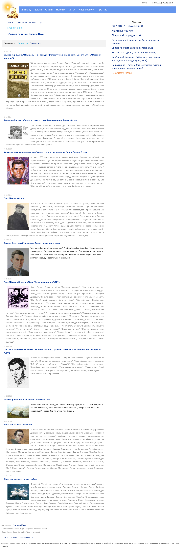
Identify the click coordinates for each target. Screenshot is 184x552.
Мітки (72, 9)
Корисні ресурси (26, 537)
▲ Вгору (26, 9)
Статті (49, 9)
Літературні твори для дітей (126, 35)
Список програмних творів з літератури (133, 48)
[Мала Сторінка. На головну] (9, 18)
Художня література (122, 31)
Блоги (38, 9)
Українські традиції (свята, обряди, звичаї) (134, 52)
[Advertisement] (124, 123)
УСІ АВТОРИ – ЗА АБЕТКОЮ (127, 26)
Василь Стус (19, 525)
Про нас (102, 9)
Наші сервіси (86, 9)
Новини (60, 9)
